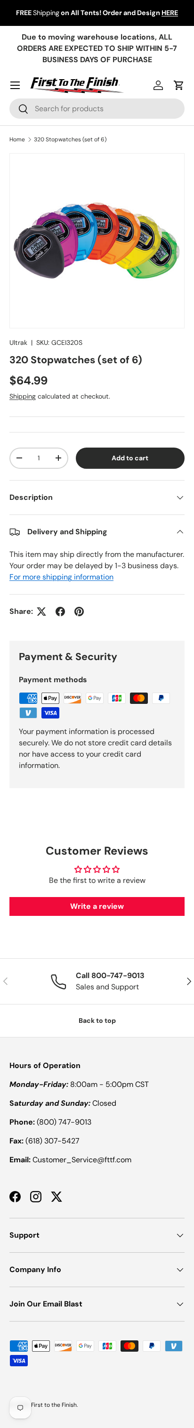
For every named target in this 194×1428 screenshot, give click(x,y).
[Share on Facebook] (60, 611)
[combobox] (97, 108)
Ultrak (18, 342)
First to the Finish (54, 1405)
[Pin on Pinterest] (79, 611)
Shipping (22, 396)
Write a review (97, 906)
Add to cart (130, 458)
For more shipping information (61, 577)
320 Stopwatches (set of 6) (70, 139)
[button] (179, 85)
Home (17, 139)
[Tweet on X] (41, 611)
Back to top (97, 1020)
